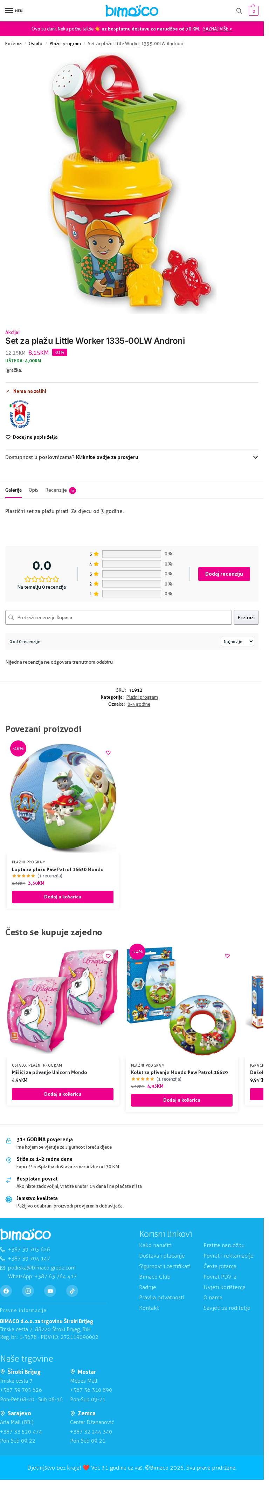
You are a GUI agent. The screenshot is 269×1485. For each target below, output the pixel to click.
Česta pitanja (220, 1266)
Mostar (87, 1371)
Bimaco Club (155, 1276)
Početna (13, 43)
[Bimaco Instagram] (28, 1291)
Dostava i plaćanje (162, 1255)
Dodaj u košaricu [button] (62, 896)
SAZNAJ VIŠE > (217, 29)
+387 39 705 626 (21, 1390)
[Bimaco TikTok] (72, 1291)
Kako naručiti (155, 1245)
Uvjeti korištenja (225, 1287)
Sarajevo (19, 1413)
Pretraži (246, 617)
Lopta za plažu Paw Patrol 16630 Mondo (58, 869)
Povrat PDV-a (220, 1276)
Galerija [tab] (13, 490)
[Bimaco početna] (25, 1234)
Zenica (87, 1413)
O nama (213, 1297)
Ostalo (35, 43)
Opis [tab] (33, 490)
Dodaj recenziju (224, 573)
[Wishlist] (108, 752)
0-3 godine (138, 704)
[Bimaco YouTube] (50, 1291)
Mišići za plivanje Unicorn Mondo (49, 1072)
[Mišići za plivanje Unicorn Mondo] (63, 1001)
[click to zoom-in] (132, 183)
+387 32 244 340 (91, 1432)
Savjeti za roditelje (227, 1308)
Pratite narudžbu (224, 1245)
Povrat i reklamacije (229, 1255)
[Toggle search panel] (239, 10)
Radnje (147, 1287)
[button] (252, 11)
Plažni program (65, 43)
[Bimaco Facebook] (6, 1291)
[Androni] (20, 414)
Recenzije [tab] (59, 490)
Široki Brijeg (24, 1371)
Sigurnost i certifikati (165, 1266)
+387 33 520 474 (21, 1432)
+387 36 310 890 (91, 1390)
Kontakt (149, 1308)
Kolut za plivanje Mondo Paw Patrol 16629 (179, 1072)
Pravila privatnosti (161, 1297)
